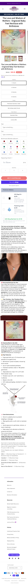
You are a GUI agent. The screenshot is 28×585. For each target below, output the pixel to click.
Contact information (15, 582)
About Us (9, 485)
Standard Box (14, 115)
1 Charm (14, 83)
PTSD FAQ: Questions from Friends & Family (13, 513)
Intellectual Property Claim (13, 531)
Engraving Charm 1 (6, 158)
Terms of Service (11, 544)
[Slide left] (2, 58)
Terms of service (14, 580)
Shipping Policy (10, 540)
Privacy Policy (10, 534)
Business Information (12, 495)
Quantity (14, 167)
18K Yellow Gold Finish (14, 108)
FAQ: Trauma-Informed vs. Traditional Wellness (13, 518)
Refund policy (23, 578)
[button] (2, 8)
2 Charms (13, 87)
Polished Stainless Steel (13, 103)
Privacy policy (7, 580)
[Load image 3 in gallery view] (20, 58)
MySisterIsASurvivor (8, 578)
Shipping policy (22, 580)
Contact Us (9, 491)
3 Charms (13, 92)
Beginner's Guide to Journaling (11, 508)
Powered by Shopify (16, 578)
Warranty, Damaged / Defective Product (12, 548)
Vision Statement (11, 488)
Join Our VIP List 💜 (11, 522)
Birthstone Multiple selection (9, 138)
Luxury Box (14, 119)
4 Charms (13, 96)
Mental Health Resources (13, 504)
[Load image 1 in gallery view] (7, 58)
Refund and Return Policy (13, 537)
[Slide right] (25, 58)
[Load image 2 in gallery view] (14, 58)
